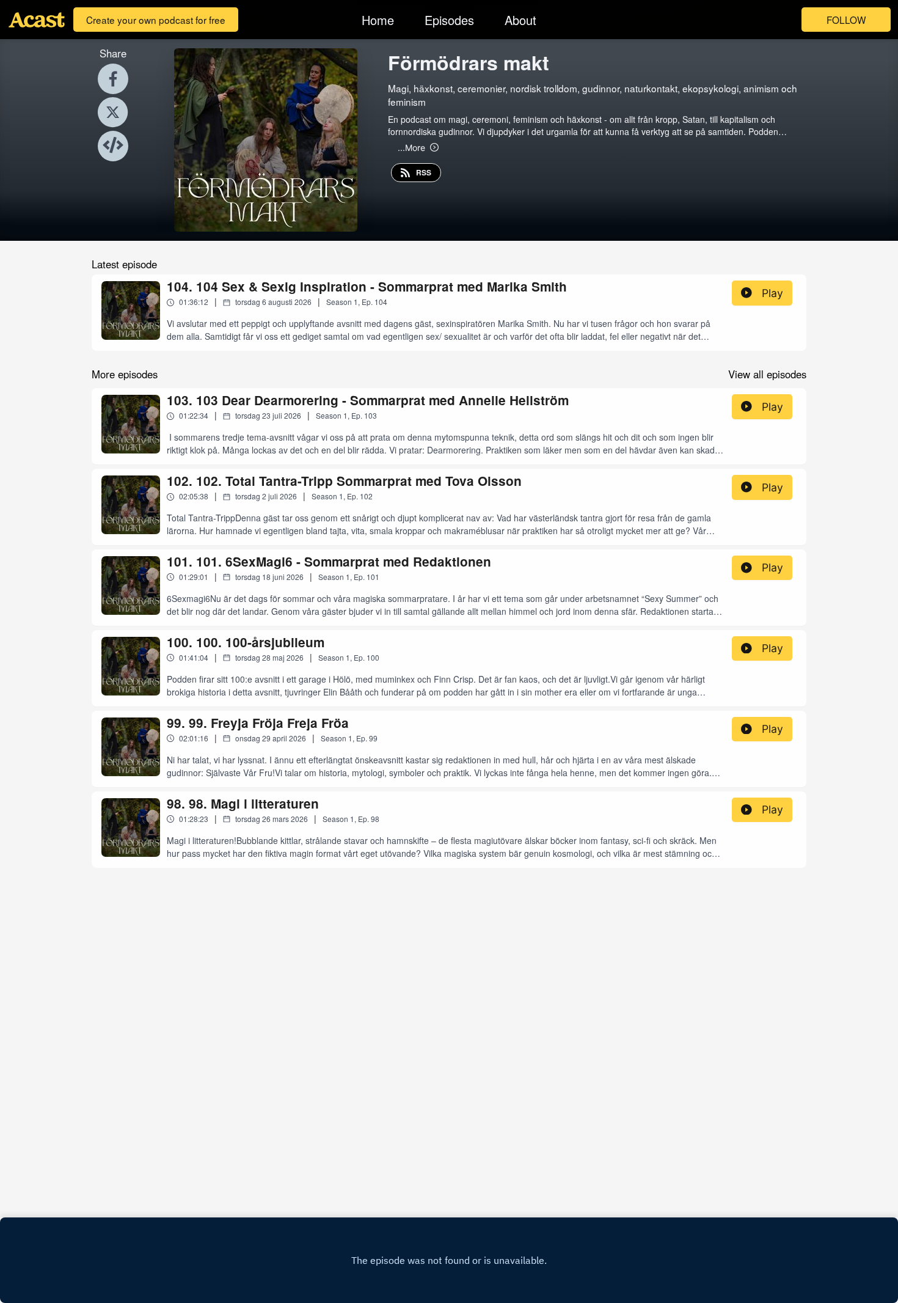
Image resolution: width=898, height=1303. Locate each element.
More (411, 147)
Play (772, 293)
